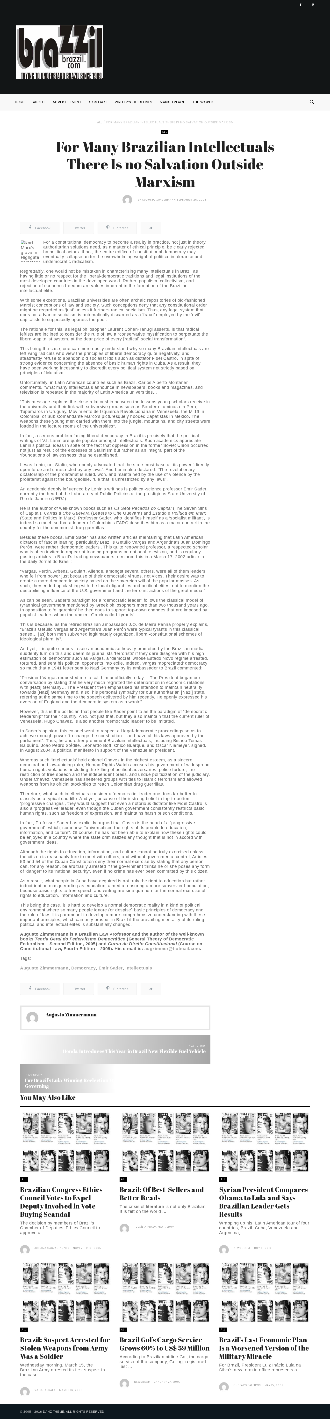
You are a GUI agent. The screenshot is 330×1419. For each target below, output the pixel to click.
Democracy (83, 968)
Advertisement (67, 102)
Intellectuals (138, 968)
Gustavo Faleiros (247, 1385)
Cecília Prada (146, 1227)
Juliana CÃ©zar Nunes (52, 1248)
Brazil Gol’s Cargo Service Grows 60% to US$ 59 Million (165, 1343)
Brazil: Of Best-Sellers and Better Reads (162, 1193)
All (99, 122)
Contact (98, 102)
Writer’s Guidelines (133, 102)
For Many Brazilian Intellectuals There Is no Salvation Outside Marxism (170, 122)
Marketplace (172, 102)
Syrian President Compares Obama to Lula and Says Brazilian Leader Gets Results (263, 1202)
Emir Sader (111, 968)
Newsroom (242, 1248)
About (39, 102)
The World (203, 102)
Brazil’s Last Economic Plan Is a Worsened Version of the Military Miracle (264, 1348)
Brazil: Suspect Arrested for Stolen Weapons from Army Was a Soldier (65, 1348)
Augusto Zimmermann (159, 200)
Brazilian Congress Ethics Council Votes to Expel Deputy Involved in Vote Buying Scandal (61, 1202)
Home (20, 102)
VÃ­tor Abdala (45, 1390)
